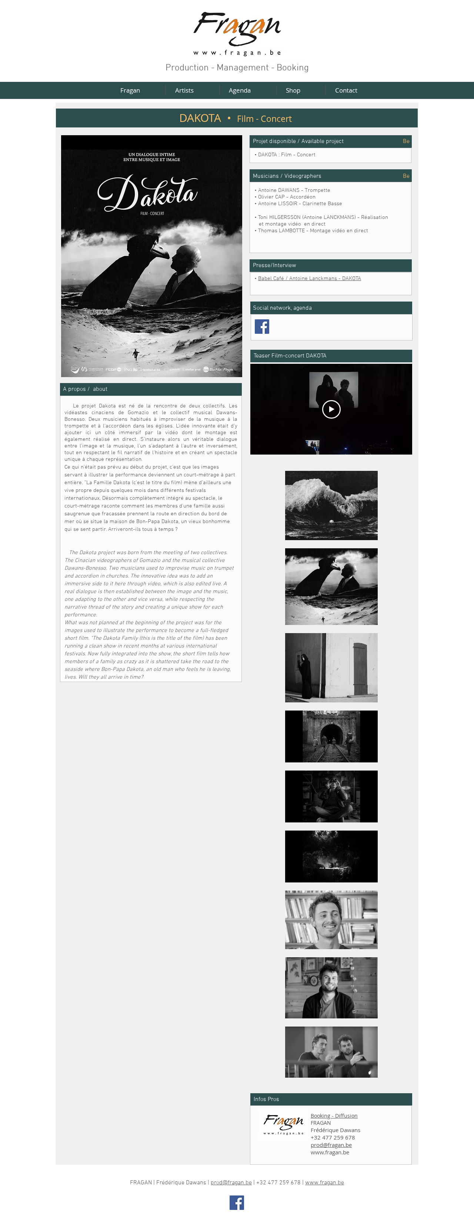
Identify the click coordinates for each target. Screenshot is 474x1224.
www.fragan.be (330, 1152)
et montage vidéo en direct (290, 224)
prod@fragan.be (331, 1144)
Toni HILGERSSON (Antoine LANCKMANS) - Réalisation (323, 217)
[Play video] (331, 409)
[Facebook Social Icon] (262, 326)
